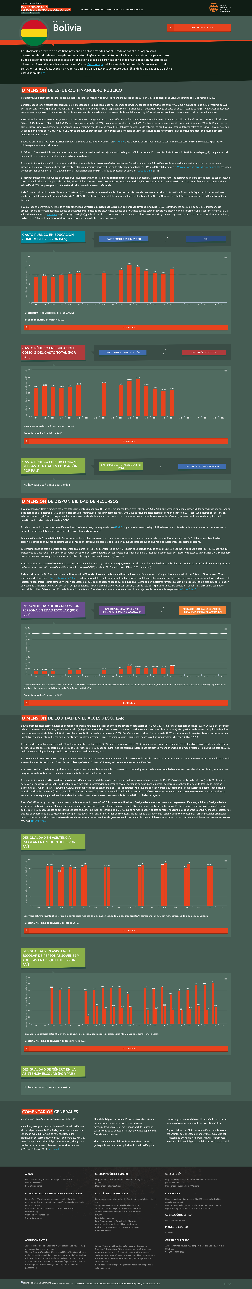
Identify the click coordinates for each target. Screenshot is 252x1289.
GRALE (118, 527)
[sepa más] (53, 1149)
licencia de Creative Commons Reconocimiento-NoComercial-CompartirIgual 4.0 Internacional (117, 1283)
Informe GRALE (188, 589)
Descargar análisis (202, 28)
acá (43, 72)
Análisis (119, 9)
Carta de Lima (144, 170)
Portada (86, 9)
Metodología (134, 9)
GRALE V (119, 141)
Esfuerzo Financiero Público (62, 578)
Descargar (129, 327)
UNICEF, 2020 (38, 821)
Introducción (102, 9)
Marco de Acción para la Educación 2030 (198, 167)
